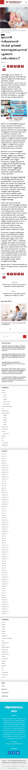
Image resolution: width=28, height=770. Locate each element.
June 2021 (4, 591)
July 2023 (4, 536)
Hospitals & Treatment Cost (13, 768)
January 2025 (5, 495)
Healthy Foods (5, 427)
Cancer (4, 395)
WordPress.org (5, 696)
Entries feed (4, 689)
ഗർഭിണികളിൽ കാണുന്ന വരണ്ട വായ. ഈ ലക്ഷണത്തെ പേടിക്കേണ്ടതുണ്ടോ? (13, 324)
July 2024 (4, 509)
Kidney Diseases (7, 402)
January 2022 (5, 575)
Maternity (2, 34)
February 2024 (5, 520)
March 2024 (4, 518)
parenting (4, 436)
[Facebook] (9, 752)
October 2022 (4, 554)
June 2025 (4, 484)
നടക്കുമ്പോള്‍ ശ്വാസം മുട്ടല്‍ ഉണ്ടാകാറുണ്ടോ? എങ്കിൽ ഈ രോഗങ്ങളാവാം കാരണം (14, 295)
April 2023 (4, 543)
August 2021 (4, 586)
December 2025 (5, 470)
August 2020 (4, 614)
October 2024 (4, 502)
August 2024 (4, 506)
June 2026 (4, 456)
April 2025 (4, 488)
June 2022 (4, 563)
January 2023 (5, 547)
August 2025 (4, 479)
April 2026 (4, 461)
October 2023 (4, 529)
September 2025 (5, 477)
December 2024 (5, 497)
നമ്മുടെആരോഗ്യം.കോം (14, 709)
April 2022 (4, 568)
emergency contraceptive (7, 406)
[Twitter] (13, 752)
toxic (3, 441)
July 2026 (4, 454)
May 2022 (4, 566)
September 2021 (5, 584)
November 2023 (5, 527)
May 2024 (4, 513)
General (5, 418)
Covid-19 (5, 397)
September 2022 (5, 557)
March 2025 (4, 490)
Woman (4, 425)
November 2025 (5, 472)
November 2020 (5, 607)
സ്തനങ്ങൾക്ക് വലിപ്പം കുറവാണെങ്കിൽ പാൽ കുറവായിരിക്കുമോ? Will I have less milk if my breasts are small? (13, 364)
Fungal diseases (5, 411)
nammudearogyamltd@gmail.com (14, 744)
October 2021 (4, 582)
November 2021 (5, 579)
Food (3, 409)
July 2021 (4, 588)
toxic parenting (5, 443)
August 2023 (4, 534)
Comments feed (5, 693)
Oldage (4, 422)
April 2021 (4, 595)
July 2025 (4, 481)
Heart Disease (5, 429)
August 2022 (4, 559)
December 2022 (5, 550)
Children (5, 416)
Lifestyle (3, 431)
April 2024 (4, 515)
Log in (3, 686)
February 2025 (5, 493)
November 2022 (5, 552)
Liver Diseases (6, 404)
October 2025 (4, 474)
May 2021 (4, 593)
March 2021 (4, 598)
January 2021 (4, 602)
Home (4, 766)
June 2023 (4, 538)
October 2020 (4, 609)
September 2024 (5, 504)
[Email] (18, 752)
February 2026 (5, 465)
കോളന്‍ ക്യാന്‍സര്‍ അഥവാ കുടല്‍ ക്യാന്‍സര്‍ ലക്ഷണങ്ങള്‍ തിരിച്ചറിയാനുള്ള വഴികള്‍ (14, 286)
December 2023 (5, 525)
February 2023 (5, 545)
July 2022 (4, 561)
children (3, 390)
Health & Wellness (6, 413)
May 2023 (4, 541)
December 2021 (5, 577)
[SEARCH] (24, 336)
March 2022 (4, 570)
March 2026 (4, 463)
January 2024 (5, 522)
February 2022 (5, 572)
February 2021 (5, 600)
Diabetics (5, 400)
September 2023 (5, 531)
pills (2, 438)
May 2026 (4, 458)
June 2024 (4, 511)
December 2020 (5, 604)
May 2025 (4, 486)
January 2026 (5, 468)
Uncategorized (5, 445)
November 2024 (5, 500)
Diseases (4, 393)
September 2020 (5, 611)
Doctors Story (6, 434)
